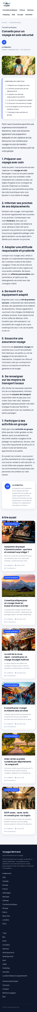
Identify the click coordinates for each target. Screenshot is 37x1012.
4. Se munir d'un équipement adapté (19, 100)
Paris (4, 923)
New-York (6, 916)
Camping (6, 14)
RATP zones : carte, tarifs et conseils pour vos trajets (17, 814)
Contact (5, 989)
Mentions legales (9, 993)
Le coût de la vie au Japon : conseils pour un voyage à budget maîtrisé (16, 657)
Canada (5, 881)
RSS (4, 996)
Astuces (30, 10)
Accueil (4, 22)
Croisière (6, 945)
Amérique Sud (7, 956)
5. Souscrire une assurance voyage (19, 103)
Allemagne (6, 893)
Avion (4, 941)
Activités (28, 14)
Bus (3, 937)
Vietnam (5, 900)
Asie (13, 14)
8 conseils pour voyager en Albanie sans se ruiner (16, 709)
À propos (24, 505)
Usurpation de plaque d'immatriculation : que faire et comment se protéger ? (18, 549)
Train (4, 933)
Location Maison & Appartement (14, 975)
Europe (20, 14)
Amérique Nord (8, 952)
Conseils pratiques (9, 10)
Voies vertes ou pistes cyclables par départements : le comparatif (17, 762)
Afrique (5, 908)
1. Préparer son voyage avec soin (18, 85)
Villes (4, 964)
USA (4, 877)
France (22, 10)
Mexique (5, 896)
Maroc (4, 912)
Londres (5, 920)
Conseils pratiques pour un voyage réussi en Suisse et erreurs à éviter (16, 603)
